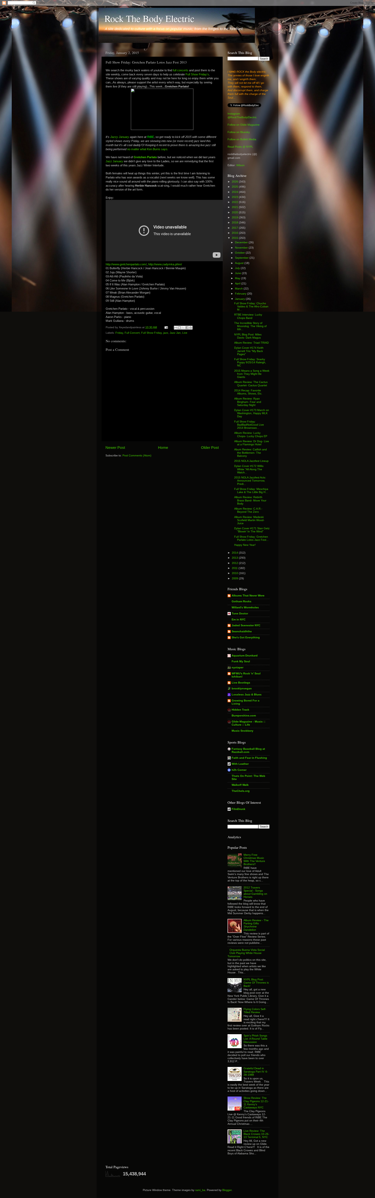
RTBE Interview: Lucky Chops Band (248, 316)
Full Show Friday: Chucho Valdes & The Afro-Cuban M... (251, 306)
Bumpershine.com (244, 715)
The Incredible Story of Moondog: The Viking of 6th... (250, 326)
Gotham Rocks (241, 601)
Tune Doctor (240, 613)
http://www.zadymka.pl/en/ (165, 264)
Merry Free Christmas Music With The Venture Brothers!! (254, 859)
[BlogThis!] (179, 328)
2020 (235, 212)
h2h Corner (239, 769)
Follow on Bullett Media (242, 139)
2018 (235, 222)
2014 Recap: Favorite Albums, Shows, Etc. (248, 392)
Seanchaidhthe (242, 631)
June (238, 273)
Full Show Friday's (197, 74)
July (238, 268)
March (239, 288)
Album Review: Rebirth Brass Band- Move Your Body (250, 500)
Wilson (240, 165)
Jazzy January (119, 137)
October (240, 252)
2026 (235, 181)
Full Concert (132, 332)
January (240, 298)
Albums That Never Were (248, 595)
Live (184, 332)
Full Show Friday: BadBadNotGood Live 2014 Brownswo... (249, 424)
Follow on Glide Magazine (244, 124)
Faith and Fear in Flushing (249, 757)
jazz (165, 332)
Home (163, 448)
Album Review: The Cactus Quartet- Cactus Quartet (251, 384)
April (238, 283)
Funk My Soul (241, 661)
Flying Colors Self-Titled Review (255, 1011)
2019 (235, 217)
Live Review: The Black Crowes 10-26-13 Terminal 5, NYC (256, 1134)
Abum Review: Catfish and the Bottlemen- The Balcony (250, 452)
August (239, 263)
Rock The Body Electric (149, 18)
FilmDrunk (238, 809)
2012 (235, 563)
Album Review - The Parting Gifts (256, 925)
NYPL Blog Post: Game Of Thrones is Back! (256, 982)
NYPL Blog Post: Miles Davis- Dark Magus (248, 336)
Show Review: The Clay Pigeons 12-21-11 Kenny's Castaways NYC (256, 1103)
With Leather (240, 763)
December (242, 242)
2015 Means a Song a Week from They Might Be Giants (251, 373)
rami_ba (200, 1190)
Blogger (227, 1190)
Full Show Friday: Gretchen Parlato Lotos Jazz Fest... (251, 538)
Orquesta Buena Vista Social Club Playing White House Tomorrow (246, 953)
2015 (235, 237)
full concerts (180, 70)
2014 (235, 552)
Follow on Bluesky (239, 132)
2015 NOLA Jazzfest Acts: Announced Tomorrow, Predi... (250, 480)
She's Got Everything (246, 637)
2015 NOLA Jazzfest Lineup (251, 461)
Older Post (210, 448)
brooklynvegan (242, 688)
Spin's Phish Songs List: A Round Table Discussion (255, 1038)
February (241, 293)
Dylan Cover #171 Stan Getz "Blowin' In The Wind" (252, 530)
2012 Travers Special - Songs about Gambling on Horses (255, 892)
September (242, 257)
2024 (235, 192)
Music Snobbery (242, 730)
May (238, 278)
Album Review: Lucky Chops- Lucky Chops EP (250, 434)
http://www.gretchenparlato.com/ (126, 264)
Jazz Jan (175, 332)
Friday (119, 332)
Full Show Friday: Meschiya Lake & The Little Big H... (251, 491)
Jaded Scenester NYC (246, 625)
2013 (235, 557)
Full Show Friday (151, 332)
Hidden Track (240, 709)
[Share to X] (183, 328)
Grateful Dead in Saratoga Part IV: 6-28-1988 (256, 1071)
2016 (235, 232)
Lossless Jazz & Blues (247, 694)
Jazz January (114, 161)
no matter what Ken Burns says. (147, 149)
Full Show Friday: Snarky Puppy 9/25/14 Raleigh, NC (250, 362)
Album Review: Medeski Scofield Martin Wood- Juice (249, 520)
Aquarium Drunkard (245, 655)
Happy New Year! (245, 544)
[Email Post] (166, 327)
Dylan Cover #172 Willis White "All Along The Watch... (248, 469)
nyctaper (237, 667)
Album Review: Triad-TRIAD (251, 342)
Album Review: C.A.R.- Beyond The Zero (248, 510)
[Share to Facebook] (187, 328)
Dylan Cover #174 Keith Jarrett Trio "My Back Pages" (248, 351)
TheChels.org (241, 791)
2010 (235, 573)
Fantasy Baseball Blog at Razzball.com (248, 750)
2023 (235, 197)
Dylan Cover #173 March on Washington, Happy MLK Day (251, 413)
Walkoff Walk (240, 784)
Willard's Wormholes (245, 607)
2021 (235, 207)
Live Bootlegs (241, 682)
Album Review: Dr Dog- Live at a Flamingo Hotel (251, 443)
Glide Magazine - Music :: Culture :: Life (248, 723)
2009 (235, 578)
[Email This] (176, 328)
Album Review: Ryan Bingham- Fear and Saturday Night (247, 401)
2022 (235, 202)
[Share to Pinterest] (191, 328)
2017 (235, 227)
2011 (235, 568)
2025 (235, 186)
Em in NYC (239, 619)
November (242, 247)
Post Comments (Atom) (136, 455)
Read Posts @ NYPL (240, 146)
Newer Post (115, 448)
